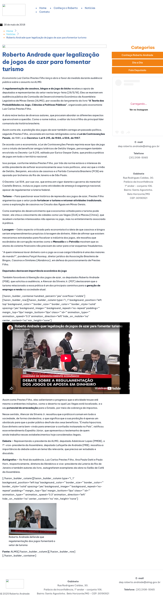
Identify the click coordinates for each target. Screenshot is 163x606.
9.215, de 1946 (52, 137)
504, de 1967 (72, 137)
